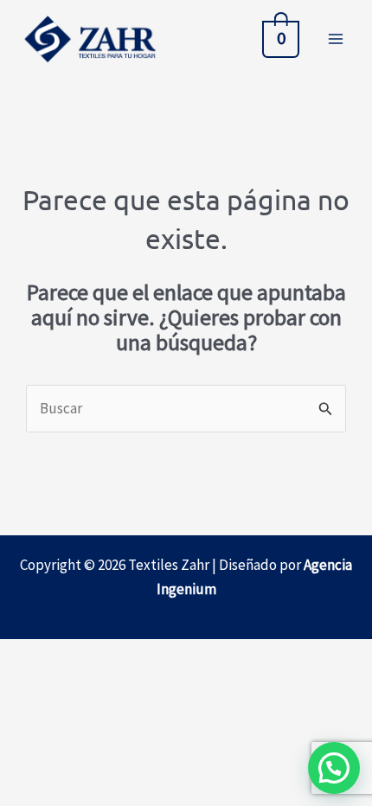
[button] (334, 768)
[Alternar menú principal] (336, 39)
